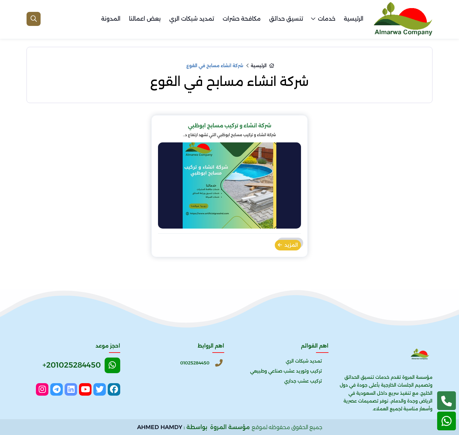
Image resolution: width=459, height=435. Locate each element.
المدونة (111, 18)
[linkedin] (71, 389)
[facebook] (114, 389)
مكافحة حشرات (242, 18)
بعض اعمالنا (145, 18)
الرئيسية (353, 18)
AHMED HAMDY (159, 427)
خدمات (326, 18)
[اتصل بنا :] (446, 401)
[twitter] (99, 389)
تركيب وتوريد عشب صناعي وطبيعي (286, 371)
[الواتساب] (446, 421)
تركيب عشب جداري (303, 381)
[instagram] (42, 389)
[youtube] (85, 389)
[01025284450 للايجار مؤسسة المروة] (402, 19)
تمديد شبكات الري (191, 18)
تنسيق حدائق (286, 18)
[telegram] (56, 389)
